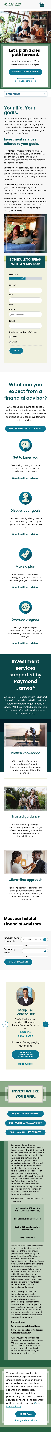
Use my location (18, 962)
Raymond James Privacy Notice (25, 1326)
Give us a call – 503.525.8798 (25, 1132)
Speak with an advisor (25, 478)
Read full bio (25, 1063)
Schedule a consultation (25, 72)
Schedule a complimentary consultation (25, 1055)
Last (11, 305)
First (11, 295)
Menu (41, 3)
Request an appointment (26, 1114)
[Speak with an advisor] (25, 443)
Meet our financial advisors (25, 429)
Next (16, 351)
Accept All (25, 1414)
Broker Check (18, 1322)
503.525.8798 (25, 81)
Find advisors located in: (11, 939)
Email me (25, 1031)
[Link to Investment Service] (13, 5)
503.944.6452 (25, 1035)
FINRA (26, 1150)
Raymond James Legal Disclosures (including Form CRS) (27, 1331)
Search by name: (9, 951)
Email (14, 342)
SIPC (32, 1150)
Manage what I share (25, 1420)
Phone (14, 336)
